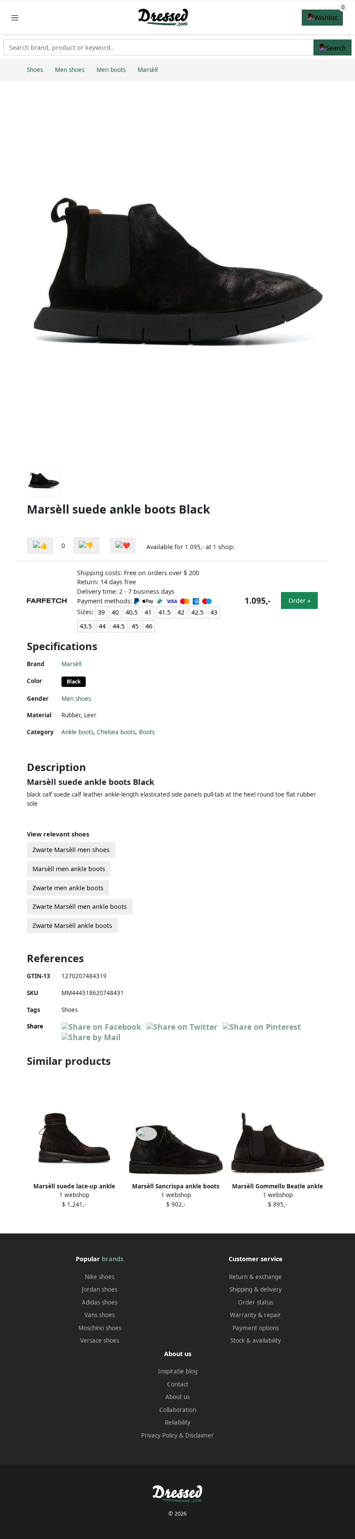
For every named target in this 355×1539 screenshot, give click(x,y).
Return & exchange (255, 1277)
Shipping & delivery (255, 1289)
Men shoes (76, 699)
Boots (147, 732)
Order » (299, 600)
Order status (255, 1302)
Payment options (255, 1328)
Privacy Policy (159, 1435)
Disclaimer (199, 1435)
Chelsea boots (116, 732)
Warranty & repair (255, 1315)
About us (177, 1397)
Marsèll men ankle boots (68, 869)
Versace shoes (99, 1340)
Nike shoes (99, 1277)
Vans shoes (99, 1315)
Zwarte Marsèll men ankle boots (79, 906)
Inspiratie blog (177, 1371)
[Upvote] (40, 545)
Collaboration (177, 1410)
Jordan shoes (99, 1289)
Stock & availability (255, 1340)
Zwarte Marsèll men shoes (71, 850)
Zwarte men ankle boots (67, 888)
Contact (177, 1384)
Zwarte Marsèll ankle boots (72, 925)
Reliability (177, 1422)
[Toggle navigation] (14, 17)
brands (112, 1259)
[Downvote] (86, 545)
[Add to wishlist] (123, 545)
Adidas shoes (99, 1302)
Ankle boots (77, 732)
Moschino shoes (99, 1328)
